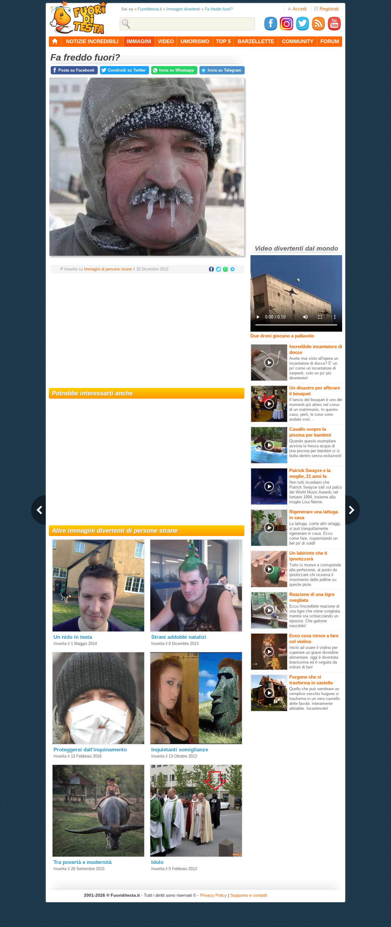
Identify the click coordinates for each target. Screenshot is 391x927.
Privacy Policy (213, 895)
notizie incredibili (92, 41)
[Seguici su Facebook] (270, 29)
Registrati (329, 8)
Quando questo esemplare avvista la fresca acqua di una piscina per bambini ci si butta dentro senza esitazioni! (315, 448)
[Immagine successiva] (352, 510)
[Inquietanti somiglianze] (196, 743)
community (297, 41)
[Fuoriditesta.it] (78, 17)
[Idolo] (196, 856)
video (166, 41)
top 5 (223, 41)
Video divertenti (279, 248)
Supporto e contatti (248, 895)
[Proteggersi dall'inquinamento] (98, 743)
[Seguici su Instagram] (286, 29)
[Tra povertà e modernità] (98, 856)
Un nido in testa (72, 637)
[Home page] (55, 41)
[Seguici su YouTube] (334, 29)
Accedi (299, 8)
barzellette (256, 41)
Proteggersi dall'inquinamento (90, 750)
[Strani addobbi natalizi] (196, 630)
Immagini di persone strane (108, 269)
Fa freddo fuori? (218, 9)
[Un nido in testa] (98, 630)
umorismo (195, 41)
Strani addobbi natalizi (178, 637)
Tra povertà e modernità (82, 862)
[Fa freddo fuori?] (146, 257)
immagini (139, 41)
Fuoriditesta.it (150, 9)
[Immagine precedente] (38, 510)
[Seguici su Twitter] (302, 29)
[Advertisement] (146, 327)
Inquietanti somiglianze (179, 750)
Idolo (157, 862)
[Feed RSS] (318, 29)
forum (329, 41)
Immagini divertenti (183, 9)
